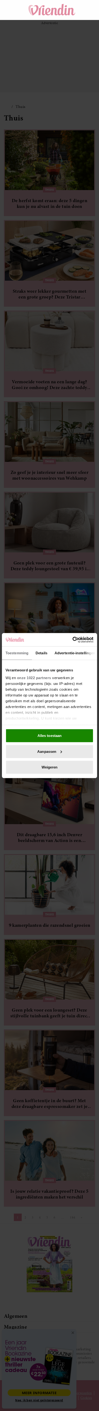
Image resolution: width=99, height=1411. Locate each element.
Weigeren (50, 767)
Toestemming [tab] (17, 653)
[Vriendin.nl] (52, 10)
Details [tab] (41, 653)
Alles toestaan (49, 736)
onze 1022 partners (34, 678)
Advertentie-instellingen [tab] (75, 653)
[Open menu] (12, 10)
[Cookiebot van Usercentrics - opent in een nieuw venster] (72, 639)
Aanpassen (46, 751)
